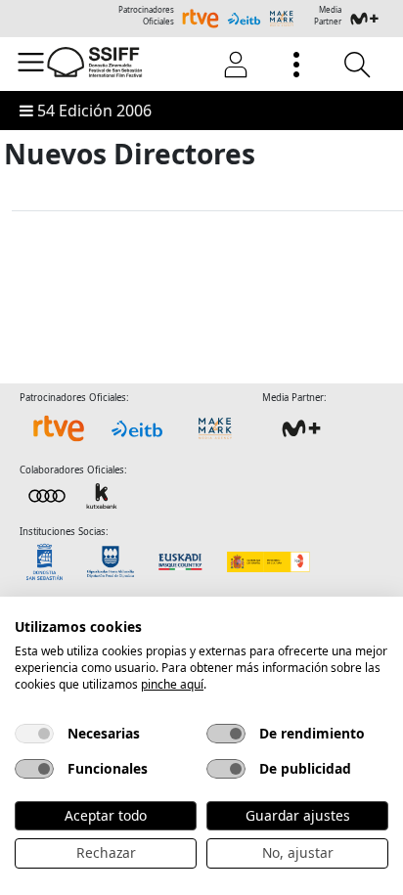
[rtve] (59, 428)
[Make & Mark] (215, 428)
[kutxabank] (74, 494)
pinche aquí (172, 684)
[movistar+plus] (301, 428)
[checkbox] (34, 733)
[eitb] (137, 428)
